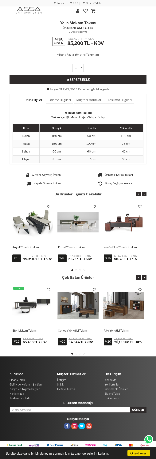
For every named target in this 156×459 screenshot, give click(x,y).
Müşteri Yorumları (89, 100)
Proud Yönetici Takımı (71, 247)
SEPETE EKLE (79, 79)
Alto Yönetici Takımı (116, 330)
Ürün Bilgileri (34, 100)
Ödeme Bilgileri (60, 100)
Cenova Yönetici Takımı (73, 330)
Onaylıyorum (139, 453)
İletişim (60, 3)
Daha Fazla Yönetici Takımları (79, 54)
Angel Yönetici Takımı (25, 247)
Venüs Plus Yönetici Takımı (120, 247)
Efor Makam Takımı (24, 330)
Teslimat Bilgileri (120, 100)
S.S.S (75, 3)
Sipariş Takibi (93, 3)
